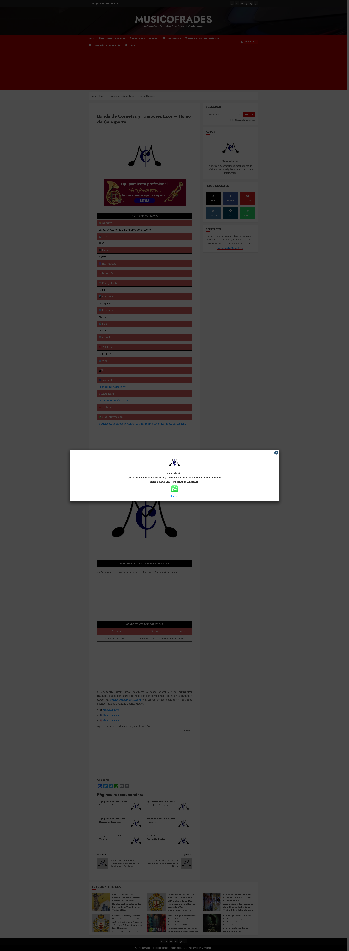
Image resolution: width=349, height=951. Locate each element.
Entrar (174, 495)
